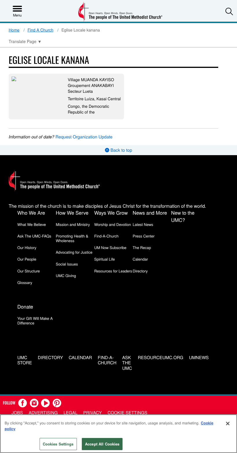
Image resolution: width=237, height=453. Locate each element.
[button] (229, 11)
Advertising (43, 413)
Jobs (17, 413)
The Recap (142, 247)
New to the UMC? (183, 216)
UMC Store (24, 360)
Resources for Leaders (113, 271)
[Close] (227, 423)
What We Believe (31, 224)
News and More (150, 212)
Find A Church (40, 30)
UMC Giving (66, 275)
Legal (70, 413)
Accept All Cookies (102, 444)
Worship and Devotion (112, 224)
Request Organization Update (83, 137)
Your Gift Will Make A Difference (35, 320)
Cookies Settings (58, 444)
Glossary (24, 282)
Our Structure (28, 271)
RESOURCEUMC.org (160, 358)
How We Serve (72, 212)
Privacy (92, 413)
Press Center (144, 236)
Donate (25, 306)
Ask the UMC (127, 363)
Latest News (143, 224)
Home (14, 30)
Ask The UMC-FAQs (34, 236)
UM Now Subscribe (110, 247)
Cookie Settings (127, 413)
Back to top (120, 150)
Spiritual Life (104, 259)
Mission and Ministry (73, 224)
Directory (140, 271)
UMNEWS (199, 358)
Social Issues (67, 264)
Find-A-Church (106, 236)
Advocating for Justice (74, 252)
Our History (26, 247)
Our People (26, 259)
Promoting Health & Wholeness (72, 238)
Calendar (140, 259)
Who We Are (31, 212)
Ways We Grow (111, 212)
